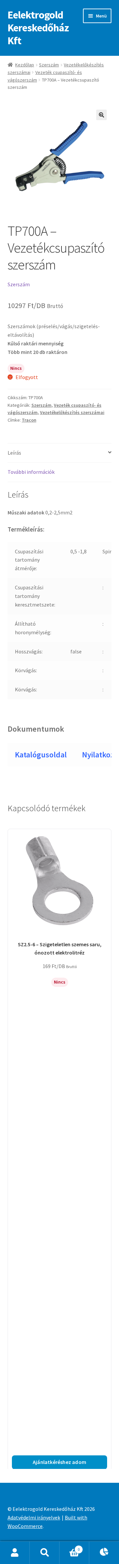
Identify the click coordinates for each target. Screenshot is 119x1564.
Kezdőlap (24, 65)
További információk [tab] (31, 472)
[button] (101, 115)
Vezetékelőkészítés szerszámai (72, 412)
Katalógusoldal (41, 754)
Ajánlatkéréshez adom (59, 1462)
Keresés (45, 1553)
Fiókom (15, 1553)
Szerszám (49, 65)
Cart (70, 1547)
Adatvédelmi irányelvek (34, 1517)
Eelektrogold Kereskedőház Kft (38, 27)
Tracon (29, 420)
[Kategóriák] (104, 1553)
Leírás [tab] (14, 452)
